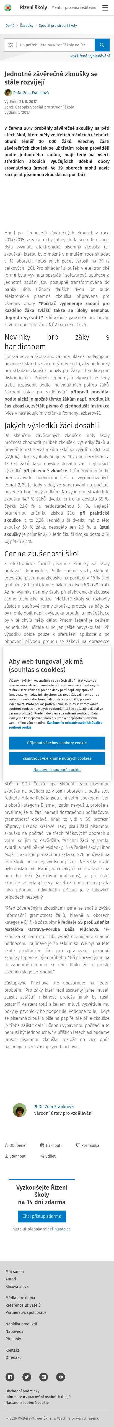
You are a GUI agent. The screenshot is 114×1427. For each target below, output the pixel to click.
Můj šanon (15, 1271)
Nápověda (15, 1331)
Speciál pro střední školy (58, 26)
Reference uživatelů (23, 1305)
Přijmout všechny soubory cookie (57, 743)
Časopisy (26, 26)
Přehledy (13, 1338)
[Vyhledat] (102, 45)
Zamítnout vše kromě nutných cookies (57, 758)
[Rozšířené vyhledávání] (10, 45)
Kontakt (12, 1350)
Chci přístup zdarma (41, 1216)
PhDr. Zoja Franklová (31, 93)
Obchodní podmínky (22, 1391)
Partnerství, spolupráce (26, 1312)
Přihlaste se (60, 1229)
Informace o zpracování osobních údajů (38, 1397)
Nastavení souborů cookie (27, 1402)
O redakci (14, 1357)
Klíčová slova (17, 1286)
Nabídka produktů (21, 1324)
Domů (10, 26)
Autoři (11, 1279)
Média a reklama (20, 1298)
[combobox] (57, 45)
